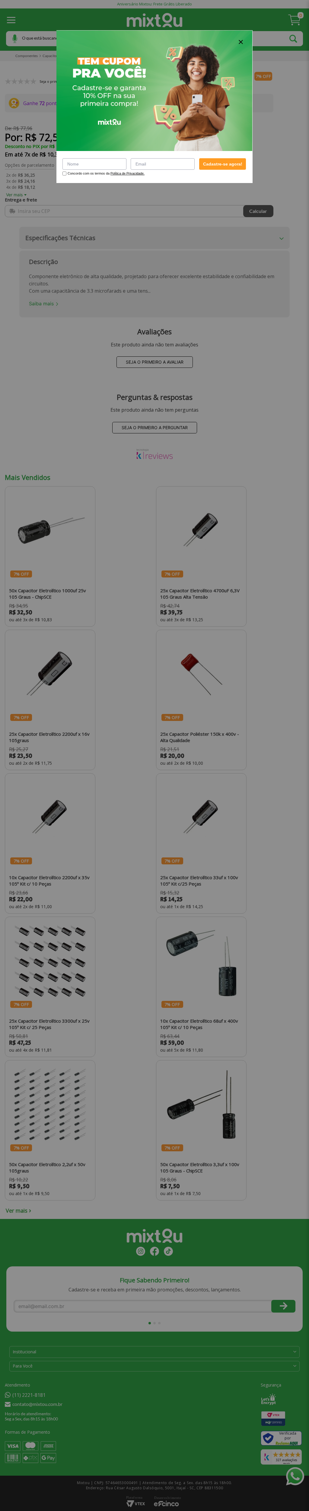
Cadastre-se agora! (222, 164)
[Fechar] (241, 42)
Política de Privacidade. (127, 173)
